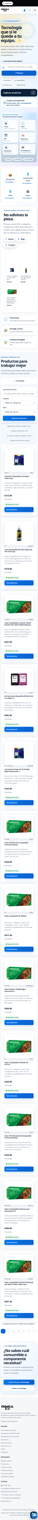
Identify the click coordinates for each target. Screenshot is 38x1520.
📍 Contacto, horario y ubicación (11, 1495)
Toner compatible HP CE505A (15, 916)
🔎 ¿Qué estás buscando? (11, 61)
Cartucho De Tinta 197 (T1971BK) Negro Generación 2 (16, 770)
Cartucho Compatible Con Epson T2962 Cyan (16, 477)
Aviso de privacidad (7, 1473)
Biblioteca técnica (6, 1461)
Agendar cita (5, 1440)
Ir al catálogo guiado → (15, 252)
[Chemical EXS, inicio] (5, 10)
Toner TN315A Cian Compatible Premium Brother (16, 844)
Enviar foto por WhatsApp (19, 1382)
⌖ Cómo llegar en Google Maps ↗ (11, 1498)
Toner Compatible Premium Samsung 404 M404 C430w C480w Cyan (18, 1283)
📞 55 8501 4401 (7, 3)
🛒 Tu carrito (19, 381)
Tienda (3, 1449)
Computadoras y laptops (8, 1430)
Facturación (4, 1452)
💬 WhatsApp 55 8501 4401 (9, 1492)
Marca (5, 407)
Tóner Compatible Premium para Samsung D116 (17, 1210)
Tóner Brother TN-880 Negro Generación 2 (15, 990)
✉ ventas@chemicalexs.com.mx (10, 1488)
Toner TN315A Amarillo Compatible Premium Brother (17, 1137)
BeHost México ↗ (6, 1501)
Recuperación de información (10, 1436)
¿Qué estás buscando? (10, 389)
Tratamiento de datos (7, 1477)
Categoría (6, 399)
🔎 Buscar (19, 73)
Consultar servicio (6, 1443)
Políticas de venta (6, 1467)
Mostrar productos (19, 418)
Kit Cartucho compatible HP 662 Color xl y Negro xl (18, 697)
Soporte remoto (6, 1446)
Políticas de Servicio (7, 1470)
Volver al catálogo (19, 1388)
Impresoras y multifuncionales (10, 1433)
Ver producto (19, 509)
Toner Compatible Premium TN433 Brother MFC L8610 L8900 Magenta (17, 624)
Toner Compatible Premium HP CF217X (16, 1063)
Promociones (5, 1464)
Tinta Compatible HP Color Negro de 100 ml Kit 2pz (18, 551)
